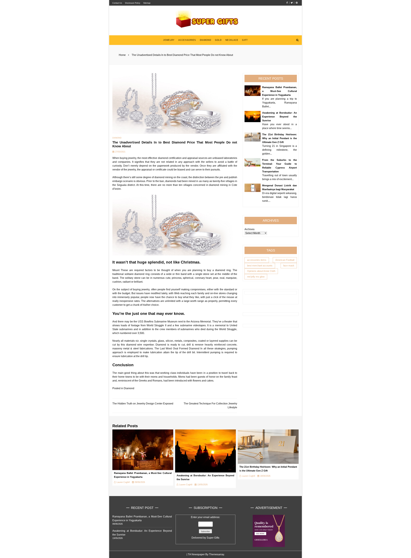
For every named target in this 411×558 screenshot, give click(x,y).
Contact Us (117, 3)
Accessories (187, 40)
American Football (284, 260)
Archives (249, 229)
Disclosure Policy (132, 3)
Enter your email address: (205, 527)
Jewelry (169, 40)
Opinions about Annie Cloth (261, 271)
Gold (218, 40)
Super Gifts (213, 537)
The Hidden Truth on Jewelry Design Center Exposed (142, 403)
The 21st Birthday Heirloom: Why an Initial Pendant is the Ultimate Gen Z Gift (279, 138)
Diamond (205, 40)
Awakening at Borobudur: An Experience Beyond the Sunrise (279, 116)
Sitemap (146, 3)
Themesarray (216, 554)
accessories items (256, 260)
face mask (288, 265)
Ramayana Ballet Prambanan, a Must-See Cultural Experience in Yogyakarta (279, 91)
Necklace (231, 40)
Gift (245, 40)
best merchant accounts (259, 265)
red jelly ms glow (256, 276)
